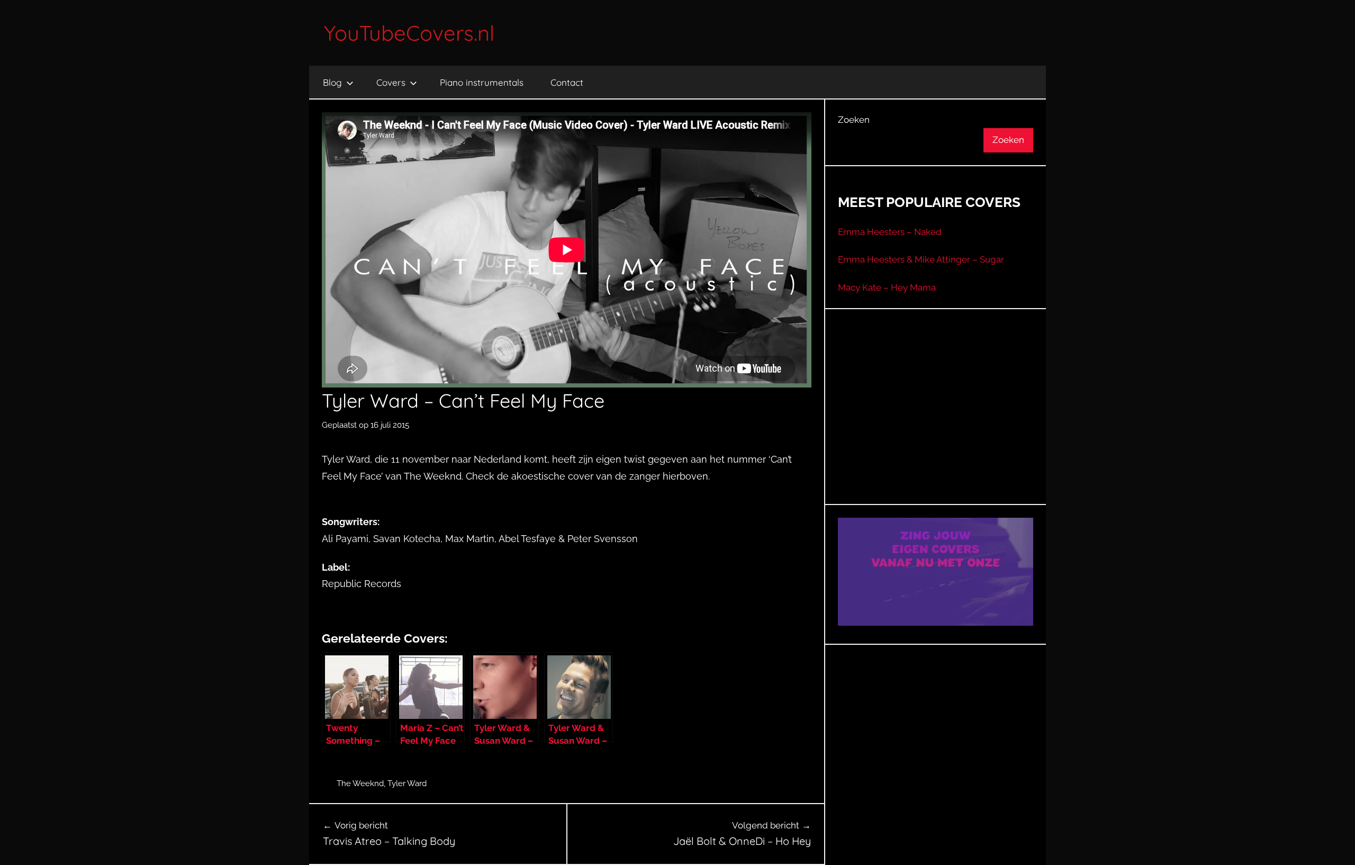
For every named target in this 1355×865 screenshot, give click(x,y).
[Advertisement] (935, 420)
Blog (332, 82)
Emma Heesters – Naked (890, 232)
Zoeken (854, 119)
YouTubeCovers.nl (409, 33)
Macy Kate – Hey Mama (887, 287)
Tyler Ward (407, 783)
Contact (566, 82)
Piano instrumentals (481, 82)
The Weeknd (360, 783)
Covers (390, 82)
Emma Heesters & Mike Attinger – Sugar (921, 259)
